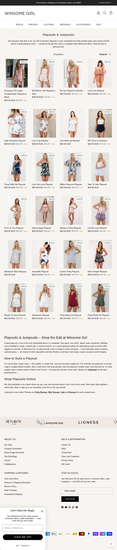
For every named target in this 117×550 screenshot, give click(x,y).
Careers (7, 460)
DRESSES (33, 24)
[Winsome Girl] (20, 13)
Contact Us (66, 445)
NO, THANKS (23, 546)
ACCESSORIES (83, 24)
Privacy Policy (67, 460)
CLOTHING (49, 24)
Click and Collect (11, 479)
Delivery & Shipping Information (17, 482)
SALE (98, 24)
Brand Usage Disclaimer (14, 452)
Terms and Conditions (70, 456)
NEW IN (19, 24)
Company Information (13, 449)
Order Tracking (10, 490)
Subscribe (70, 499)
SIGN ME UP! (22, 537)
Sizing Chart (66, 452)
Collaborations (10, 464)
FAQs (63, 449)
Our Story (8, 445)
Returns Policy (10, 486)
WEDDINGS (65, 24)
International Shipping (13, 494)
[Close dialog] (42, 511)
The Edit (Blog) (10, 456)
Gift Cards (65, 464)
